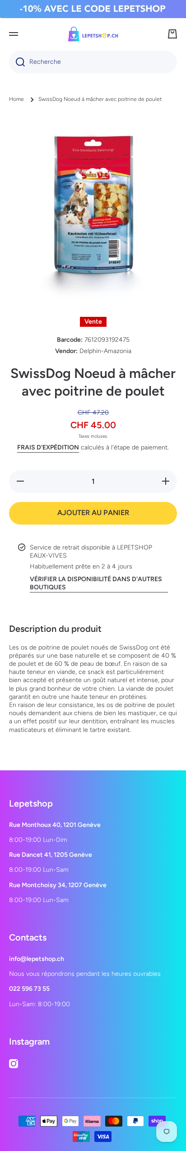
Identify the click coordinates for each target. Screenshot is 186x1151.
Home (16, 99)
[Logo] (93, 34)
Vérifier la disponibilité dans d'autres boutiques (96, 583)
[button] (172, 33)
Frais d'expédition (48, 447)
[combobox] (93, 62)
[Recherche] (17, 62)
